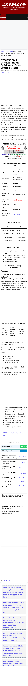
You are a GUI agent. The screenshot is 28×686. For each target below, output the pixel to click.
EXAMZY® (14, 4)
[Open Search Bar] (27, 17)
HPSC (22, 481)
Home (3, 51)
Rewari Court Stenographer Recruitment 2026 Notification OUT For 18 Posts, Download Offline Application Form (14, 622)
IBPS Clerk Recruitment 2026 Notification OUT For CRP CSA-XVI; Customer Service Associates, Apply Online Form (13, 607)
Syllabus (22, 462)
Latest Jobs (9, 51)
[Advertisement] (14, 35)
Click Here (16, 214)
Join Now (23, 446)
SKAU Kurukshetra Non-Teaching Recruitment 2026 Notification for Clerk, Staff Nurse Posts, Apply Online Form (13, 592)
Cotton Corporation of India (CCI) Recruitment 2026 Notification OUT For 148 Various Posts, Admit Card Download (13, 650)
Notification (22, 468)
